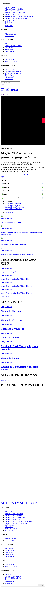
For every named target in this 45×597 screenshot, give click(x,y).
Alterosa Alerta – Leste (12, 14)
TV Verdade (9, 75)
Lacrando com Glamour (13, 71)
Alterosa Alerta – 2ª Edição (14, 11)
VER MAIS (5, 296)
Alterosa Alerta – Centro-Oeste (15, 13)
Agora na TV (9, 69)
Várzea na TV (9, 77)
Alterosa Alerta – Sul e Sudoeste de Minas (19, 16)
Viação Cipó (9, 79)
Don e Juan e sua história (13, 46)
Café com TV (9, 20)
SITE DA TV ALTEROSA (19, 503)
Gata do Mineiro (10, 59)
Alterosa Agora (10, 7)
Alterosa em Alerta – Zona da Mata (16, 18)
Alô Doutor (9, 44)
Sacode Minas (9, 51)
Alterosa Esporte (10, 34)
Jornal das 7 (9, 26)
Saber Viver (9, 49)
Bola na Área (9, 36)
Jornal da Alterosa (11, 24)
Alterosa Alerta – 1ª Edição (14, 9)
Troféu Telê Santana (11, 61)
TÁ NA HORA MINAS (13, 73)
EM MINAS (9, 22)
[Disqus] (22, 417)
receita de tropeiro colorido (19, 175)
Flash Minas (9, 47)
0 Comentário (9, 212)
